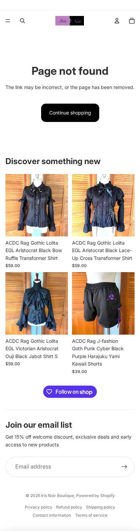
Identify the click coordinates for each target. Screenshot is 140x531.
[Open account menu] (116, 20)
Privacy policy (38, 507)
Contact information (52, 515)
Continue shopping (70, 113)
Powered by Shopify (95, 495)
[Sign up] (124, 467)
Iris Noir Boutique (57, 495)
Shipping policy (100, 507)
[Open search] (22, 20)
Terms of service (91, 515)
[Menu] (8, 21)
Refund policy (69, 507)
